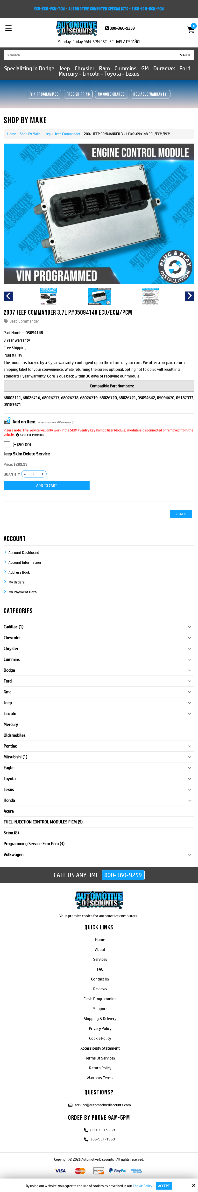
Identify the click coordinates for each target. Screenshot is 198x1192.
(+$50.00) (22, 444)
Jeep (47, 134)
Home (11, 134)
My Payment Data (22, 592)
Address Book (19, 572)
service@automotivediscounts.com (103, 1105)
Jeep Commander (67, 134)
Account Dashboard (23, 552)
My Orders (16, 582)
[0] (188, 29)
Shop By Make (30, 134)
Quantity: (12, 474)
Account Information (24, 562)
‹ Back (181, 514)
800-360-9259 (122, 28)
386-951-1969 (102, 1139)
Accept (164, 1186)
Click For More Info (32, 435)
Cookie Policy (142, 1186)
